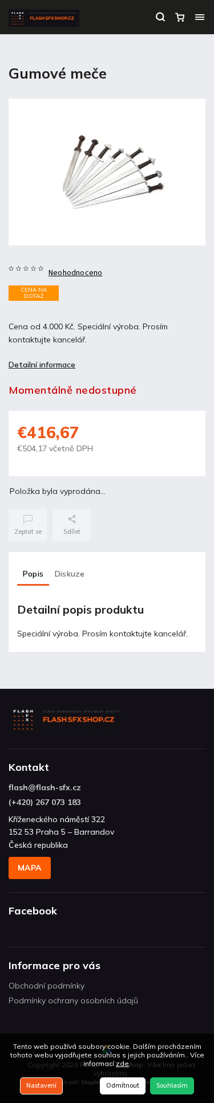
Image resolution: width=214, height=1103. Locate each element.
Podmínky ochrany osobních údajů (73, 1000)
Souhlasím (172, 1085)
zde (122, 1063)
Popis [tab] (33, 574)
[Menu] (199, 17)
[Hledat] (160, 17)
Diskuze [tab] (69, 574)
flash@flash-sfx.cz (45, 787)
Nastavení (41, 1085)
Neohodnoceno (75, 273)
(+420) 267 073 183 (45, 802)
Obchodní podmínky (46, 986)
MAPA (30, 868)
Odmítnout (122, 1085)
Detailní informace (42, 365)
